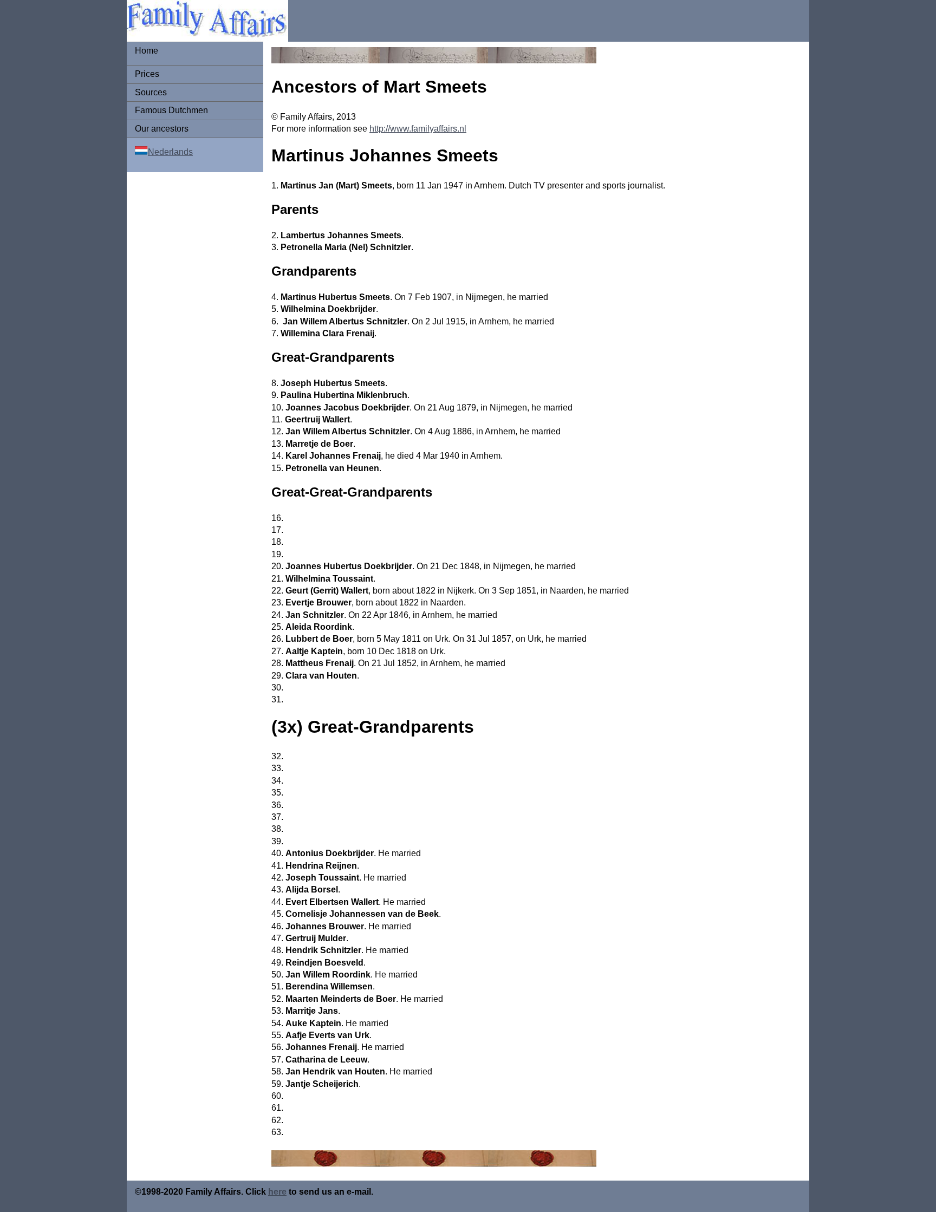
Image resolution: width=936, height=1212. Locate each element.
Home (146, 50)
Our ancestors (161, 128)
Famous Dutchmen (171, 110)
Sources (151, 92)
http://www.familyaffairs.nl (417, 128)
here (277, 1191)
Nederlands (170, 152)
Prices (147, 74)
